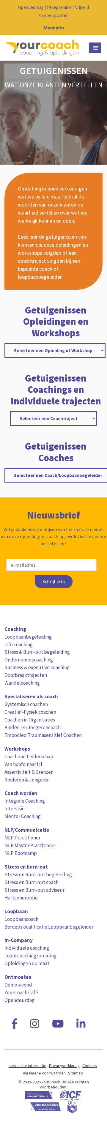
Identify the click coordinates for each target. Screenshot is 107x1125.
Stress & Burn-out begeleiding (37, 652)
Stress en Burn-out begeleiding (38, 874)
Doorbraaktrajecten (25, 675)
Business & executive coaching (37, 667)
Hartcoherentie (21, 897)
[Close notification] (97, 17)
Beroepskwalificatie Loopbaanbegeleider (48, 927)
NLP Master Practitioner (30, 845)
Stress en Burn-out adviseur (34, 890)
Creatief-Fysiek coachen (30, 712)
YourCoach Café (21, 992)
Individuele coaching (26, 948)
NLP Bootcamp (20, 853)
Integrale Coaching (24, 801)
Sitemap (75, 1073)
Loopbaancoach (21, 919)
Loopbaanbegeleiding (28, 637)
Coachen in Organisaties (29, 719)
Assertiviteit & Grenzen (29, 772)
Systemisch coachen (26, 704)
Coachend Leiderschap (28, 756)
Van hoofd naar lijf (23, 764)
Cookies (89, 1065)
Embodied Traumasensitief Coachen (43, 735)
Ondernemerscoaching (28, 659)
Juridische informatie (27, 1065)
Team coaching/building (30, 955)
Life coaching (18, 644)
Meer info (53, 28)
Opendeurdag (19, 1000)
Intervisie (14, 808)
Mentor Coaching (22, 816)
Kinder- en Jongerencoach (32, 727)
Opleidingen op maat (26, 963)
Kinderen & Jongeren (27, 779)
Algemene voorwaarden (44, 1073)
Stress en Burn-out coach (31, 882)
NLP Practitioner (22, 837)
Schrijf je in (54, 581)
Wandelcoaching (22, 683)
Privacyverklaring (64, 1065)
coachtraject (32, 260)
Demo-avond (18, 984)
